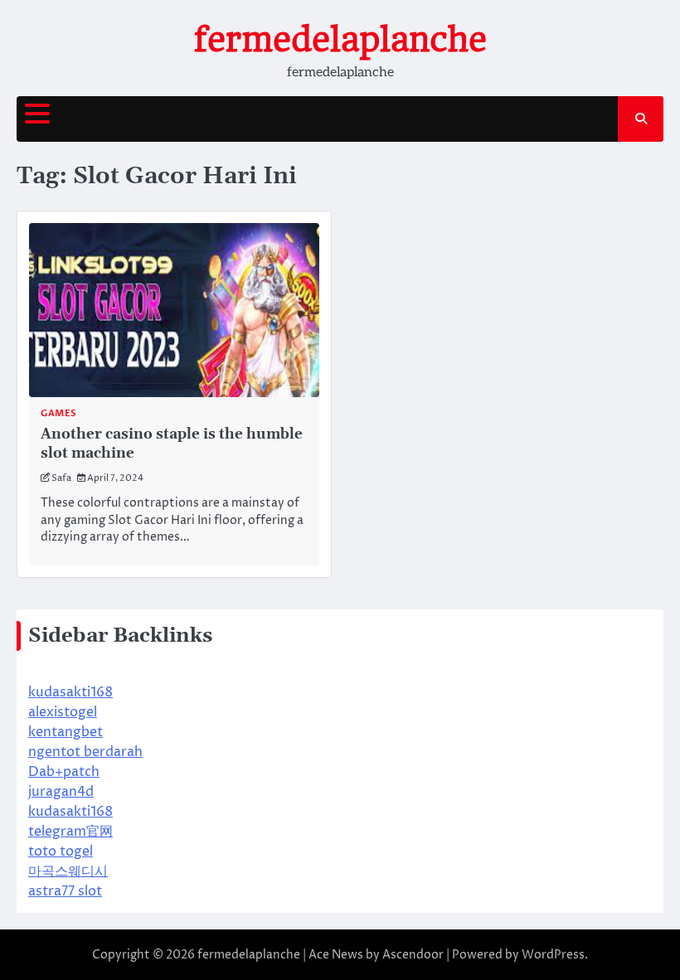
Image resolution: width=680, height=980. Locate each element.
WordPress (553, 955)
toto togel (60, 851)
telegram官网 (70, 831)
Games (59, 413)
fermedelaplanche (340, 40)
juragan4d (61, 792)
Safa (61, 478)
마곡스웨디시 (68, 871)
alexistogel (62, 712)
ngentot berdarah (85, 752)
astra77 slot (65, 891)
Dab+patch (64, 772)
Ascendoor (413, 955)
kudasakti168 (70, 692)
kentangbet (65, 732)
